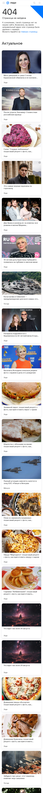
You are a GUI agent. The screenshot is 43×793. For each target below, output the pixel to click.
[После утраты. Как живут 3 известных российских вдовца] (21, 104)
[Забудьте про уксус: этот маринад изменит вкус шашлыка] (21, 768)
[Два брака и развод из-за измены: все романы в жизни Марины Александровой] (21, 215)
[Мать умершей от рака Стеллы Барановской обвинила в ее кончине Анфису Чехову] (21, 67)
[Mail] (7, 3)
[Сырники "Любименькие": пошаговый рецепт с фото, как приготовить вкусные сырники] (21, 584)
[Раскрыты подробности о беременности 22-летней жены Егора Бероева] (21, 325)
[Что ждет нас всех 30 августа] (21, 620)
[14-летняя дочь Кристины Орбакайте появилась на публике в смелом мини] (21, 252)
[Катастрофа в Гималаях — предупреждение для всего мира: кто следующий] (21, 289)
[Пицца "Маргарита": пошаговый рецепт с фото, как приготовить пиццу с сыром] (21, 547)
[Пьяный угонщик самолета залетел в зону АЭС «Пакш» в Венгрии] (21, 473)
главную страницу (29, 32)
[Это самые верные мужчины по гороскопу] (21, 178)
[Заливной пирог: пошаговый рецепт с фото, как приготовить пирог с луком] (21, 399)
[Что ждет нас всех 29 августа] (21, 657)
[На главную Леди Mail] (12, 3)
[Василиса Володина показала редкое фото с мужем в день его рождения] (21, 362)
